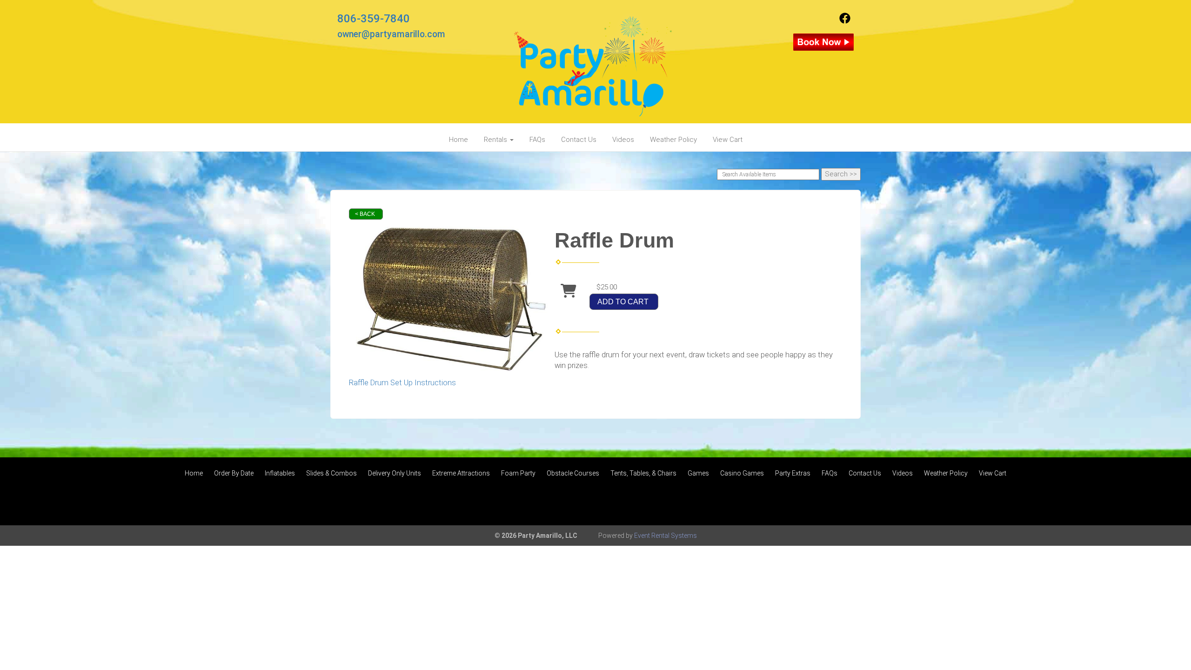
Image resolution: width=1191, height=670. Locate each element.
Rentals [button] (496, 139)
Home (458, 139)
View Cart (728, 139)
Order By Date (234, 473)
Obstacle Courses (573, 473)
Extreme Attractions (461, 473)
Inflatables (280, 473)
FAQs (537, 139)
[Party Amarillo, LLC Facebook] (844, 21)
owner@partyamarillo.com (391, 34)
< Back (365, 214)
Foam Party (518, 473)
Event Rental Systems (665, 535)
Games (698, 473)
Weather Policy (673, 139)
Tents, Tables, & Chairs (643, 473)
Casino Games (742, 473)
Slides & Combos (331, 473)
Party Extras (792, 473)
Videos (623, 139)
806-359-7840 (373, 18)
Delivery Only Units (394, 473)
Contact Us (578, 139)
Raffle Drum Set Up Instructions (402, 382)
